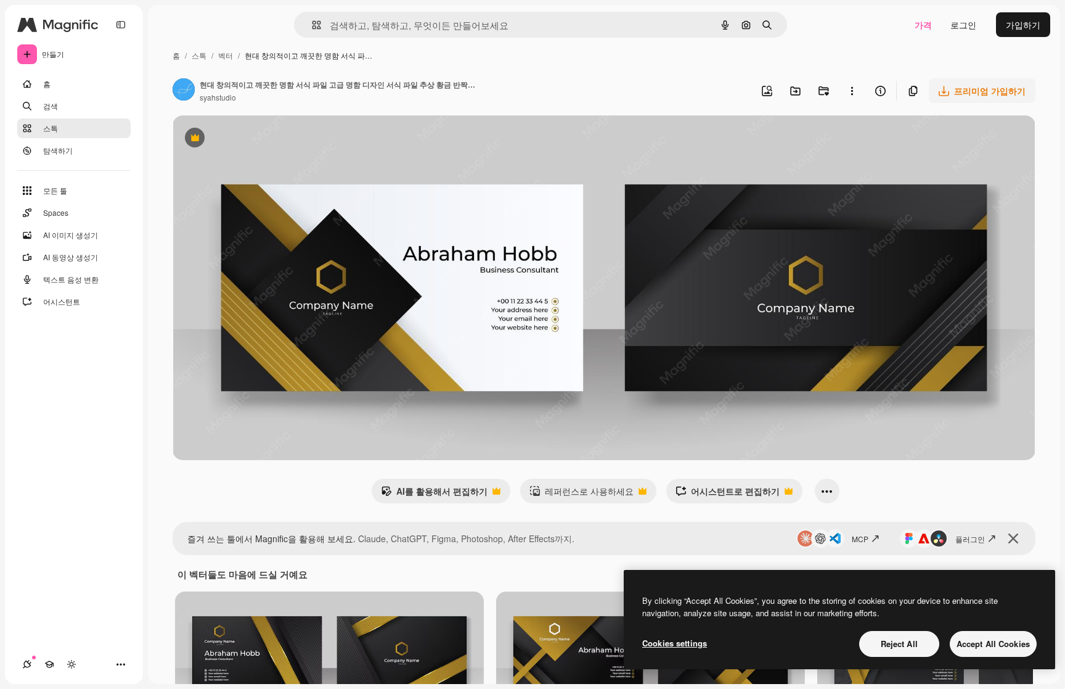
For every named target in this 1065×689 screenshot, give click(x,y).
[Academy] (49, 664)
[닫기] (1013, 538)
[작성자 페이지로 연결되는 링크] (184, 90)
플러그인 (970, 539)
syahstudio (218, 97)
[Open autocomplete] (311, 25)
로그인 (963, 25)
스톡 (199, 55)
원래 (243, 139)
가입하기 (1023, 25)
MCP (860, 539)
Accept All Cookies (993, 644)
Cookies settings (674, 643)
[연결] (27, 664)
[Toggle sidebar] (121, 25)
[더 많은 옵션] (851, 90)
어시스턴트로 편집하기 (727, 494)
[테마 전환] (71, 664)
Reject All (899, 644)
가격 (923, 25)
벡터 (225, 55)
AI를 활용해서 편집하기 (434, 494)
